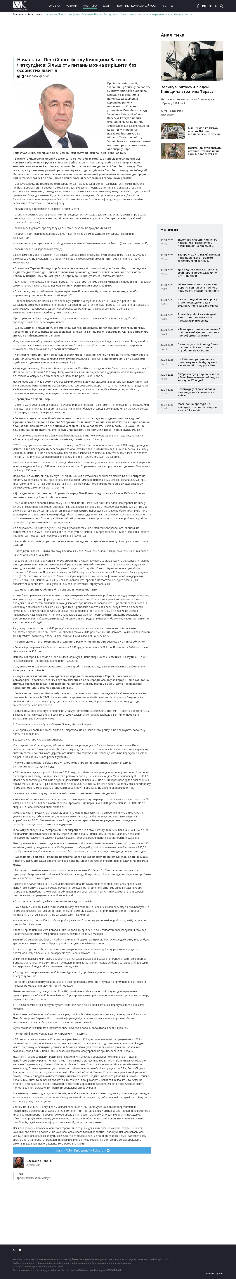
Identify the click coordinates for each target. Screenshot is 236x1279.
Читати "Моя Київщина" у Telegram (81, 1150)
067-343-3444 (113, 1270)
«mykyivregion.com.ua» (160, 1259)
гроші (20, 1178)
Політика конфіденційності (137, 5)
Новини (71, 5)
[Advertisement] (82, 41)
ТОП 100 (168, 5)
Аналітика (90, 5)
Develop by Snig (214, 1273)
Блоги (107, 5)
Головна (53, 5)
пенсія (29, 1178)
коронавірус (42, 1178)
